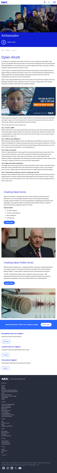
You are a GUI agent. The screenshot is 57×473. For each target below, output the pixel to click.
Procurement (24, 462)
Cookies (7, 462)
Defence (3, 387)
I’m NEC (3, 449)
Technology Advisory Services (7, 414)
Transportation (4, 397)
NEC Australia (4, 2)
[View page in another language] (44, 2)
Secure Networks (5, 411)
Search (49, 2)
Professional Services (6, 410)
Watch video (11, 42)
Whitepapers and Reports (6, 426)
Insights (3, 419)
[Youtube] (19, 468)
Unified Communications (6, 416)
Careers (3, 446)
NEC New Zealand (5, 432)
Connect (5, 355)
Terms (11, 462)
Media (2, 424)
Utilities (3, 399)
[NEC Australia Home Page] (13, 380)
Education (3, 388)
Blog (2, 421)
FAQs (2, 452)
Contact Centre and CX (6, 406)
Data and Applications (6, 407)
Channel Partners (5, 441)
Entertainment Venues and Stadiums (9, 390)
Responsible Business (6, 435)
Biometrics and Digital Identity (7, 404)
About (2, 428)
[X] (15, 468)
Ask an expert (46, 324)
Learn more (9, 222)
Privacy (2, 462)
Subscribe (6, 341)
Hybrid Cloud (4, 408)
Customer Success (5, 423)
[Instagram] (7, 468)
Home (2, 50)
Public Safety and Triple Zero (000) (8, 396)
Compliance (34, 462)
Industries (3, 383)
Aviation (3, 385)
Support (5, 368)
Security (29, 462)
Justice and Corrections (6, 394)
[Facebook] (3, 468)
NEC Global (3, 434)
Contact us (4, 455)
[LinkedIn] (11, 468)
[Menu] (54, 2)
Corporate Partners (5, 442)
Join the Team (4, 450)
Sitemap (48, 462)
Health (2, 393)
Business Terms (17, 462)
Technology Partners (5, 444)
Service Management (5, 413)
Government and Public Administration (9, 391)
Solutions (3, 401)
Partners (7, 50)
